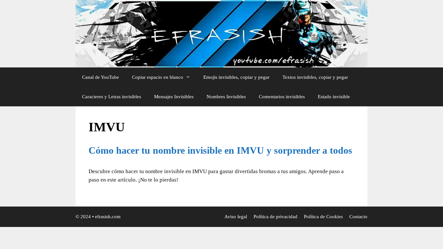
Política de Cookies (323, 216)
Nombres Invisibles (226, 96)
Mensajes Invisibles (174, 96)
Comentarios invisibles (282, 96)
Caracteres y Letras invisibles (111, 96)
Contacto (358, 216)
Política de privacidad (275, 216)
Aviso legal (235, 216)
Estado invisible (334, 96)
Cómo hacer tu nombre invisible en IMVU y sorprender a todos (220, 150)
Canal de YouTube (100, 77)
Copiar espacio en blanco (157, 77)
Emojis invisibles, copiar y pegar (236, 77)
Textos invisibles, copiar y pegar (315, 77)
